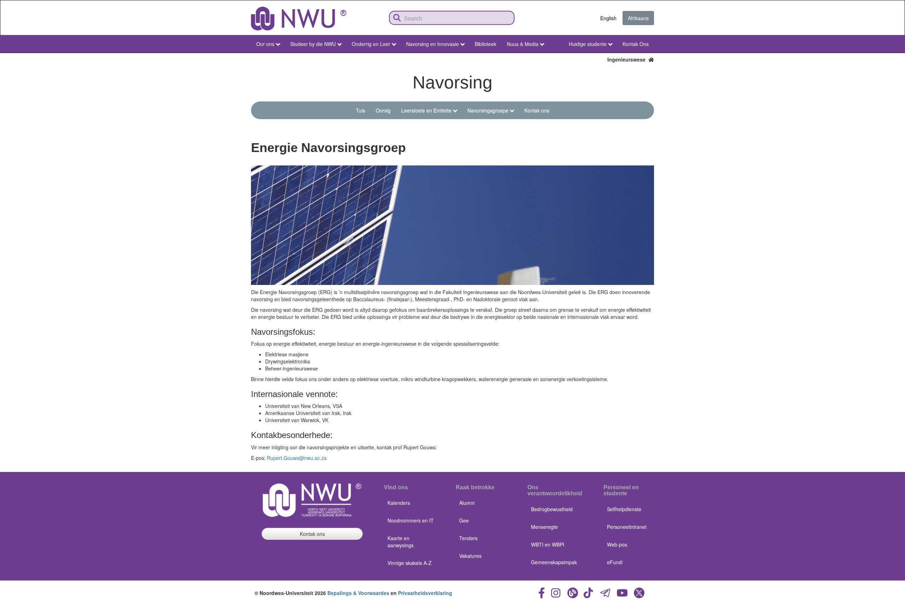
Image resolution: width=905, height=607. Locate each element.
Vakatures (470, 555)
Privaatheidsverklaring (425, 592)
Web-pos (617, 544)
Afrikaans (638, 18)
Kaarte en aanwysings (400, 542)
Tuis (360, 110)
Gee (464, 520)
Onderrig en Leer (371, 43)
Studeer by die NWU (313, 43)
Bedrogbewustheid (552, 509)
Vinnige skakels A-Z (409, 562)
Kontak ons (536, 110)
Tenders (468, 538)
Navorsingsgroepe (487, 110)
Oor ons (265, 43)
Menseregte (544, 526)
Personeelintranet (627, 526)
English (608, 18)
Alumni (466, 502)
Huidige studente (588, 43)
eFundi (615, 562)
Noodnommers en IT (410, 520)
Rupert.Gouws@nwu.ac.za (297, 457)
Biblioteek (485, 43)
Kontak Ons (636, 43)
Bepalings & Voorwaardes (358, 592)
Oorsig (383, 110)
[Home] (298, 18)
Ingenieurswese (627, 59)
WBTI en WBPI (547, 544)
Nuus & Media (522, 43)
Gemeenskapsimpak (554, 562)
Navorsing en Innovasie (432, 43)
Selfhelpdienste (624, 509)
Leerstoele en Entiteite (426, 110)
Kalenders (398, 502)
